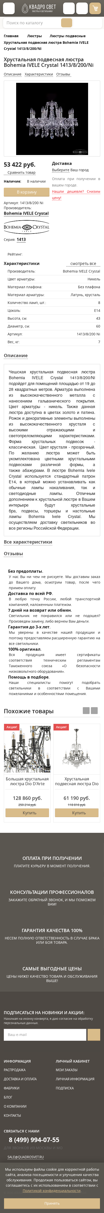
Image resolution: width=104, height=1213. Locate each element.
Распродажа (14, 1070)
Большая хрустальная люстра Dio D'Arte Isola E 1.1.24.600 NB (27, 782)
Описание (12, 74)
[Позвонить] (82, 8)
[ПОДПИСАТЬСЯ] (94, 1035)
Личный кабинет (73, 1061)
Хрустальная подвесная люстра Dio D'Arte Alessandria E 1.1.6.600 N (77, 782)
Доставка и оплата (20, 1079)
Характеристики (39, 74)
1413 (21, 239)
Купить (29, 813)
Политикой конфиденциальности (52, 1190)
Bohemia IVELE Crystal (26, 213)
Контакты (12, 1115)
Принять (52, 1203)
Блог (8, 1097)
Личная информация (75, 1079)
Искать (66, 22)
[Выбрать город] (69, 8)
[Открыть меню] (9, 8)
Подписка (65, 1088)
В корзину (27, 192)
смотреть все (83, 263)
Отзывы (63, 74)
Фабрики (11, 1088)
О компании (15, 1106)
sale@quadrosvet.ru (26, 1157)
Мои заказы (66, 1070)
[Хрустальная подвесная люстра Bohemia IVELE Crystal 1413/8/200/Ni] (52, 119)
